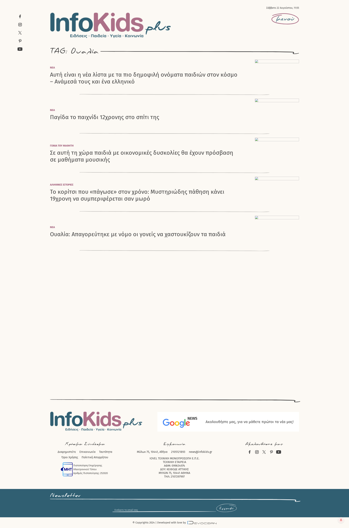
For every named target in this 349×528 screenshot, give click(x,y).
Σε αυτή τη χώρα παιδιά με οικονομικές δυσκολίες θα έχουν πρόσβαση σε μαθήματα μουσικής (141, 156)
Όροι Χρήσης (69, 457)
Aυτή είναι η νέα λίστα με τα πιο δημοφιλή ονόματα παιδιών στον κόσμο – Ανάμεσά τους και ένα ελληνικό (143, 78)
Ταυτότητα (105, 452)
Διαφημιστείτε (67, 452)
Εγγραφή (226, 508)
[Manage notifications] (341, 520)
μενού (285, 19)
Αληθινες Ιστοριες (61, 184)
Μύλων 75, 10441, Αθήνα (152, 452)
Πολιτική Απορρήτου (95, 457)
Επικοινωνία (87, 452)
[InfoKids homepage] (110, 25)
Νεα (52, 67)
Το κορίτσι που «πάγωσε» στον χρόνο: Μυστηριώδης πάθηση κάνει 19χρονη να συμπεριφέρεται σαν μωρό (137, 195)
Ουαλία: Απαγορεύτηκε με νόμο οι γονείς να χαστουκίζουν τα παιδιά (138, 234)
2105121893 (178, 452)
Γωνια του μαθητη (62, 145)
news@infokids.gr (200, 452)
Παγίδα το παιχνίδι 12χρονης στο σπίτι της (104, 117)
